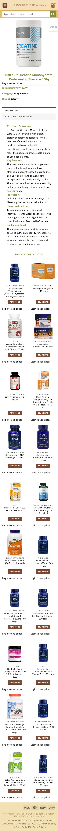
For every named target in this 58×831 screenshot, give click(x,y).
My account (9, 814)
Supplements (21, 93)
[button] (5, 5)
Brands (20, 814)
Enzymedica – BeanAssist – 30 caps (43, 345)
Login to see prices (12, 83)
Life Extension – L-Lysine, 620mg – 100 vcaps (43, 563)
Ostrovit (14, 98)
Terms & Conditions (24, 816)
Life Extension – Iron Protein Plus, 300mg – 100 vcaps (43, 782)
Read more (15, 302)
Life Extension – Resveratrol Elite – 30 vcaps (43, 458)
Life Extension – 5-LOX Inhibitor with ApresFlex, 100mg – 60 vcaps (15, 617)
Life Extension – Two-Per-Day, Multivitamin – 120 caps (43, 616)
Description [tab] (11, 110)
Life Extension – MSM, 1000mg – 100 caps (15, 456)
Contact (40, 816)
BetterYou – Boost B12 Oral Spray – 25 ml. (14, 509)
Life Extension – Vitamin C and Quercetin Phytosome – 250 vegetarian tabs (15, 292)
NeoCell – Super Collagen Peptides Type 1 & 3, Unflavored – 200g (15, 673)
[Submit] (53, 14)
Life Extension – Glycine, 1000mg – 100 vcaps (43, 727)
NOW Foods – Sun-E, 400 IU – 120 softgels (15, 562)
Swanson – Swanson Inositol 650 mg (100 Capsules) (43, 510)
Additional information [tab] (18, 116)
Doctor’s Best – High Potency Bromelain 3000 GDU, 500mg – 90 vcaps (15, 728)
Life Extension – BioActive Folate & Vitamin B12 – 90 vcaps (43, 672)
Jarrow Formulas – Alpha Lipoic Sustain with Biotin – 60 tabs (15, 346)
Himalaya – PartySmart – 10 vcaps (43, 290)
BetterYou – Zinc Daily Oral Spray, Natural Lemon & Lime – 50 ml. (15, 782)
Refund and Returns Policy (40, 814)
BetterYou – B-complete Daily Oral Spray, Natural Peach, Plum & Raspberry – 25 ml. (43, 402)
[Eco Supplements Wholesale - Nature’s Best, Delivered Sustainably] (29, 5)
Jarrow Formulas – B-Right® (15, 398)
